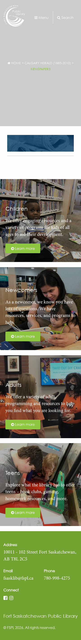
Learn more (24, 248)
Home (15, 63)
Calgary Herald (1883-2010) (48, 63)
